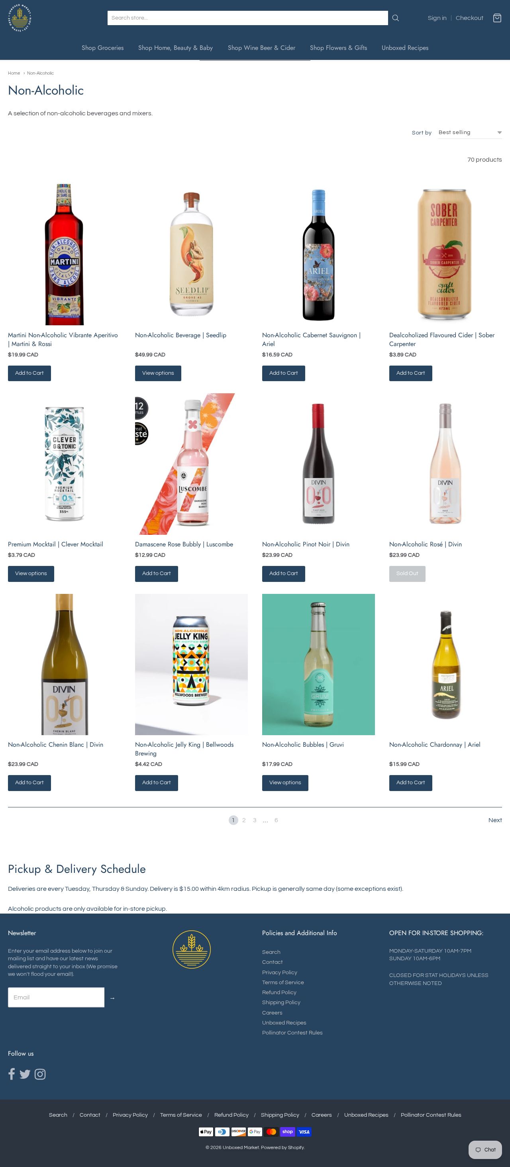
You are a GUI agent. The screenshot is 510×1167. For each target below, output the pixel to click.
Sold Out (407, 573)
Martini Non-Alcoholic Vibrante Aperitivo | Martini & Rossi (63, 339)
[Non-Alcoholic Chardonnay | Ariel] (445, 664)
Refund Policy (279, 992)
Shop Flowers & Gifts (338, 47)
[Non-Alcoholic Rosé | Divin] (445, 463)
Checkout (469, 18)
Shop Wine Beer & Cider (261, 47)
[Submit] (395, 18)
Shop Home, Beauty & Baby (175, 47)
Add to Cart (29, 373)
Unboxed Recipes (405, 47)
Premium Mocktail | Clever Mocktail (55, 544)
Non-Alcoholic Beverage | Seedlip (180, 335)
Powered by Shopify (282, 1147)
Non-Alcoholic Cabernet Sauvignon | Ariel (311, 339)
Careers (272, 1013)
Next (495, 820)
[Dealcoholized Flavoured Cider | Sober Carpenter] (445, 254)
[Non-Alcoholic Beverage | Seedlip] (191, 254)
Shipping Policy (281, 1002)
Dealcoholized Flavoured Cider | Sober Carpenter (441, 339)
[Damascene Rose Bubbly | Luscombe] (191, 463)
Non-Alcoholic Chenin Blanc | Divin (55, 744)
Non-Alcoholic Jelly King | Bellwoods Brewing (184, 749)
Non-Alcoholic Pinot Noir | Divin (305, 544)
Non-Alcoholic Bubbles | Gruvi (303, 744)
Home (14, 73)
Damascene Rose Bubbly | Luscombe (184, 544)
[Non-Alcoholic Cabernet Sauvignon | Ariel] (318, 254)
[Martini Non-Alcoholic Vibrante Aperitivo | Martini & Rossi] (64, 254)
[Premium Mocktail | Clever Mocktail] (64, 463)
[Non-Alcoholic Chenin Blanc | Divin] (64, 664)
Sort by (422, 133)
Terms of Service (283, 982)
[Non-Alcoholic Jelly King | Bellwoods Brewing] (191, 664)
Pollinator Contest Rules (292, 1033)
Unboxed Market (241, 1147)
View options (158, 373)
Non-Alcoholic (40, 73)
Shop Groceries (103, 47)
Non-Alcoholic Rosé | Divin (425, 544)
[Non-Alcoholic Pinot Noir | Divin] (318, 463)
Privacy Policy (279, 972)
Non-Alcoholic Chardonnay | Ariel (435, 744)
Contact (272, 962)
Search (271, 952)
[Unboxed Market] (19, 18)
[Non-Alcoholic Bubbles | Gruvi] (318, 664)
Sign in (437, 18)
